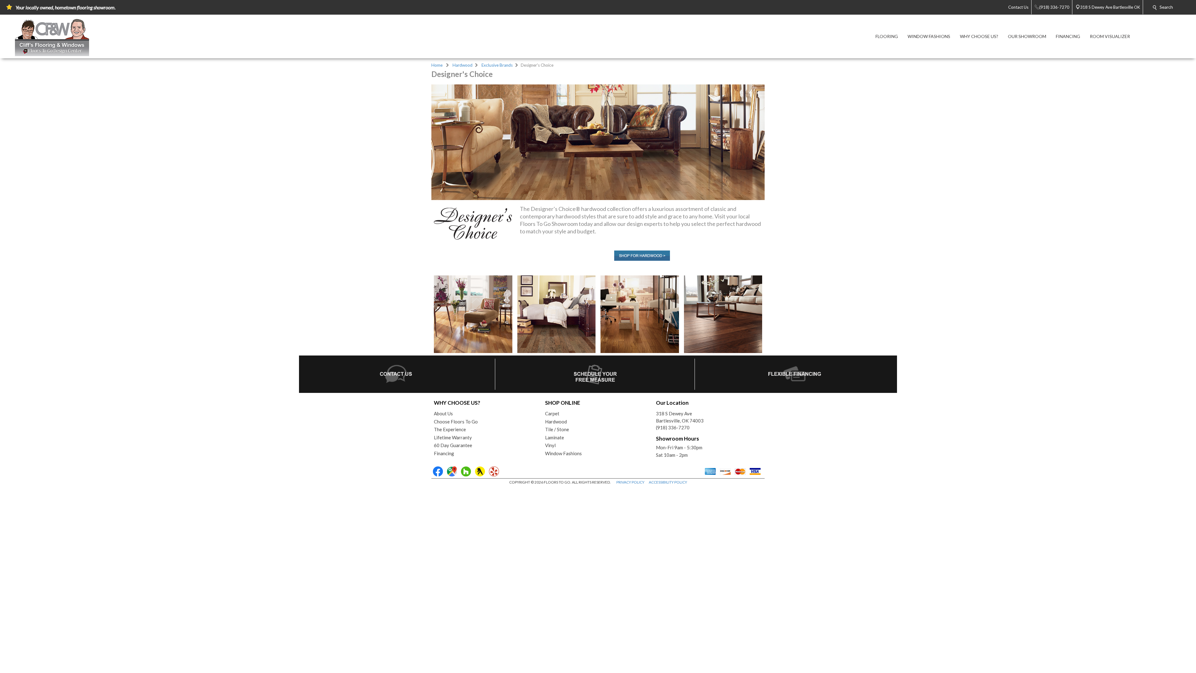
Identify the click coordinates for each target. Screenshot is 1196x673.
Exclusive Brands (497, 65)
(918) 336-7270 (673, 427)
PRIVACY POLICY (630, 482)
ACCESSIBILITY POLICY (668, 482)
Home (437, 65)
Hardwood (462, 65)
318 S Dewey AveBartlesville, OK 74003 (680, 417)
